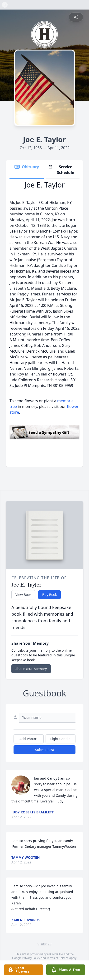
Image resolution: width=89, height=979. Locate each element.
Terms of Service (58, 958)
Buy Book (49, 594)
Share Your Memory (31, 668)
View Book (23, 594)
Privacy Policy (31, 958)
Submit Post (44, 749)
